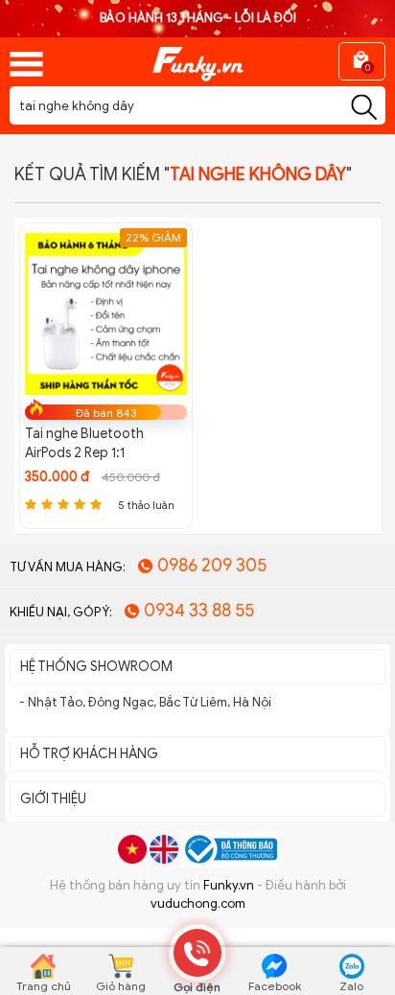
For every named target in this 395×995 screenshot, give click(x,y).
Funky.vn (228, 885)
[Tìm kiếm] (364, 108)
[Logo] (197, 57)
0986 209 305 (212, 565)
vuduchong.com (198, 903)
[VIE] (132, 849)
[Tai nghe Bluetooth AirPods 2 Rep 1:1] (106, 313)
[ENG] (164, 849)
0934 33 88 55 (199, 610)
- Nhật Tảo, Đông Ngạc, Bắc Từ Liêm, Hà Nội (145, 702)
